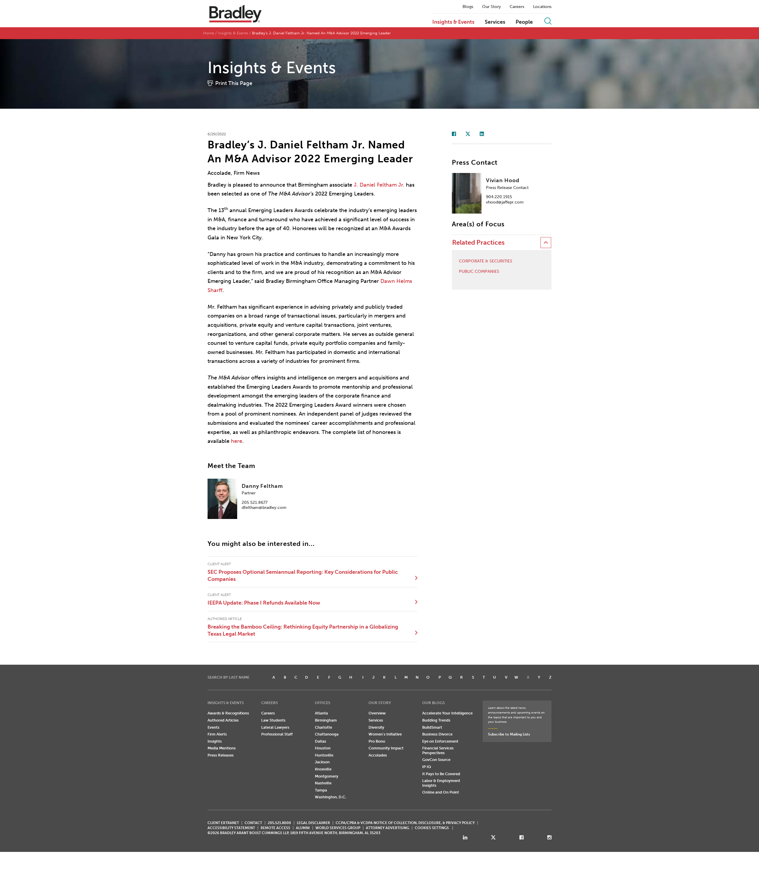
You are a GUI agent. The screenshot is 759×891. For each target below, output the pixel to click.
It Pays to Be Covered (441, 774)
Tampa (321, 790)
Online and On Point (440, 792)
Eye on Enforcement (440, 741)
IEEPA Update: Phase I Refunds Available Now (264, 603)
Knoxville (323, 769)
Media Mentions (222, 748)
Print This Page (233, 83)
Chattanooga (327, 734)
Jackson (322, 762)
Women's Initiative (385, 734)
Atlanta (321, 713)
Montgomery (326, 776)
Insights (215, 741)
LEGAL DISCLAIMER (313, 823)
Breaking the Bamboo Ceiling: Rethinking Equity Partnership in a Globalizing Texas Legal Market (303, 630)
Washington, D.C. (330, 797)
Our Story (491, 7)
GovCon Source (436, 759)
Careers (517, 7)
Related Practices (478, 242)
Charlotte (323, 727)
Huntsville (324, 755)
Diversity (376, 727)
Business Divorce (437, 734)
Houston (323, 748)
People (524, 22)
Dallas (320, 741)
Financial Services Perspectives (438, 750)
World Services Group (337, 828)
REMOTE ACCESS (275, 828)
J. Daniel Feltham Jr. (379, 185)
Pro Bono (377, 741)
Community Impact (386, 748)
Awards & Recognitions (228, 713)
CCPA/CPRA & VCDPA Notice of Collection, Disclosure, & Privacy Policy (405, 823)
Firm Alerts (217, 734)
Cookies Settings (432, 828)
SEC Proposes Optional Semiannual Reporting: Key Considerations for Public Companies (303, 575)
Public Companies (479, 271)
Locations (542, 7)
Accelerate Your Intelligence (447, 713)
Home (208, 33)
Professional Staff (277, 734)
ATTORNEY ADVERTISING (387, 828)
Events (213, 727)
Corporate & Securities (485, 261)
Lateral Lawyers (275, 727)
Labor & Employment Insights (441, 783)
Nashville (323, 783)
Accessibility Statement (231, 828)
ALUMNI (303, 828)
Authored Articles (223, 720)
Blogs (468, 7)
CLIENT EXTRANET (223, 823)
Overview (377, 713)
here (236, 441)
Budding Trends (436, 720)
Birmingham (326, 720)
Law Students (273, 720)
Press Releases (221, 755)
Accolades (378, 755)
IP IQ (426, 767)
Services (495, 22)
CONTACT (253, 823)
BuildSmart (432, 727)
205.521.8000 (279, 823)
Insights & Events (453, 22)
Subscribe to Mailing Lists (509, 734)
